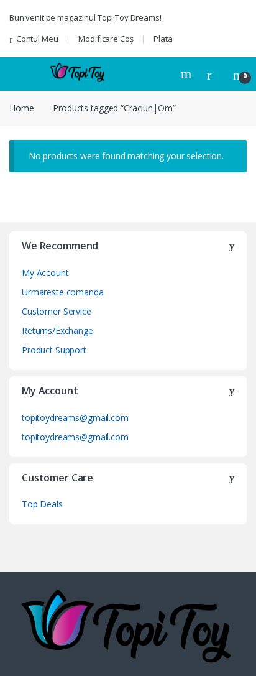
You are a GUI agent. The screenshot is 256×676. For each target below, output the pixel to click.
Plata (162, 38)
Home (21, 108)
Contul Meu (37, 38)
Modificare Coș (105, 38)
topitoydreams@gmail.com (75, 418)
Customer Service (56, 311)
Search (187, 74)
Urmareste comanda (63, 292)
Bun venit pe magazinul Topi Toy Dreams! (85, 17)
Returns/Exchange (57, 330)
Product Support (54, 350)
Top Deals (42, 504)
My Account (45, 273)
